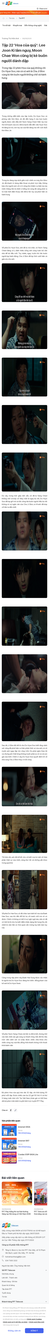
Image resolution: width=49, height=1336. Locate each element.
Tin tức (12, 18)
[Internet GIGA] (9, 1130)
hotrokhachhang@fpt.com (15, 1257)
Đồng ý (34, 1331)
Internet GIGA (24, 1127)
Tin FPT (22, 18)
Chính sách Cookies (34, 1319)
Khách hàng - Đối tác (9, 1281)
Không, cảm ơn (14, 1331)
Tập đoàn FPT (7, 1289)
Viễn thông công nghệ (33, 25)
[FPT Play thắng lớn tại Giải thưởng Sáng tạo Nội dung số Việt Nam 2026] (17, 1193)
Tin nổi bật (6, 25)
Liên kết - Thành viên (9, 1278)
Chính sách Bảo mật (36, 1322)
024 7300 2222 (11, 1260)
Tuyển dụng (6, 1293)
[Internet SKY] (9, 1144)
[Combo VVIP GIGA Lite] (9, 1157)
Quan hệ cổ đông (8, 1285)
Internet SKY (23, 1141)
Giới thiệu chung (8, 1274)
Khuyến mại (17, 25)
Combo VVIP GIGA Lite (28, 1154)
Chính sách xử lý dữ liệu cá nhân (15, 1322)
